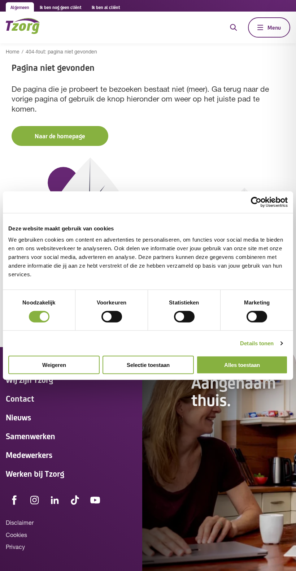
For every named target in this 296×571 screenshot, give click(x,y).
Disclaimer (20, 523)
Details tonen (257, 343)
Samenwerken (30, 436)
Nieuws (18, 417)
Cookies (16, 535)
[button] (60, 136)
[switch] (111, 316)
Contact (20, 398)
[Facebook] (14, 500)
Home (12, 52)
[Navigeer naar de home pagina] (23, 27)
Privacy (15, 547)
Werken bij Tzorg (35, 473)
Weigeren (54, 365)
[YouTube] (95, 500)
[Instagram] (34, 500)
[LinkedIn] (55, 500)
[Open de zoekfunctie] (233, 27)
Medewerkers (29, 454)
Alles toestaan (242, 365)
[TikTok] (75, 500)
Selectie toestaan (148, 365)
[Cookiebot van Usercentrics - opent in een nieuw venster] (256, 201)
